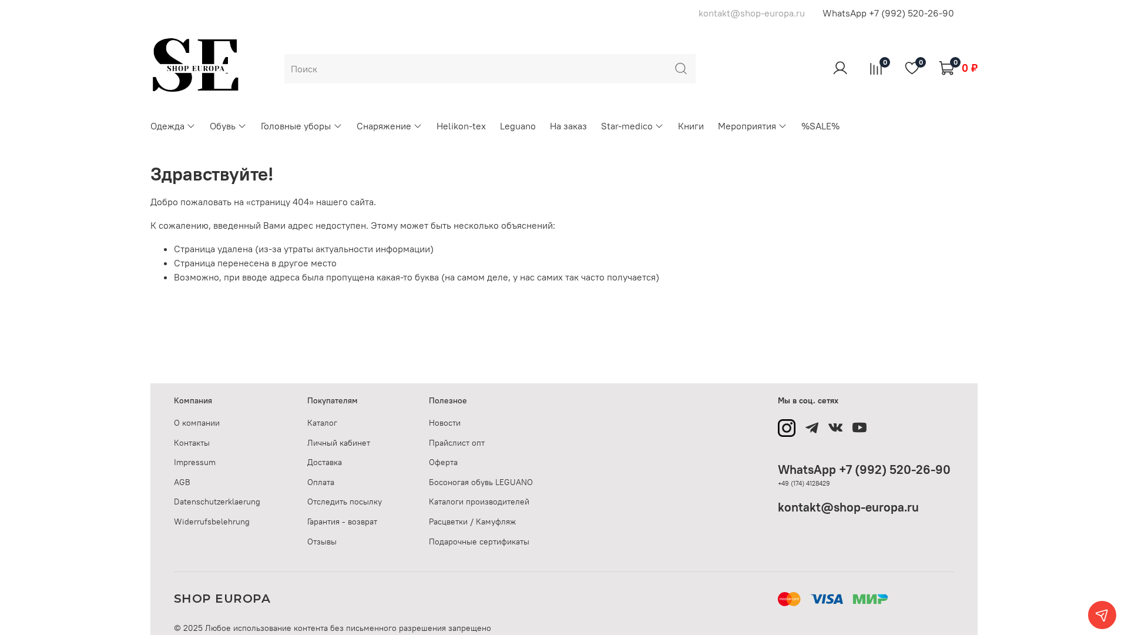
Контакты (192, 442)
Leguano (518, 126)
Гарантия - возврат (342, 521)
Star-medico (627, 126)
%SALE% (820, 126)
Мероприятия (747, 126)
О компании (197, 422)
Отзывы (322, 541)
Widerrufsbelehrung (212, 521)
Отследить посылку (344, 501)
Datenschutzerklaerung (217, 501)
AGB (182, 482)
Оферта (443, 462)
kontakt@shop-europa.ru (848, 507)
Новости (445, 422)
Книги (691, 126)
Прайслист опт (457, 442)
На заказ (568, 126)
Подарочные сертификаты (479, 541)
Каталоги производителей (479, 501)
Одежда (167, 126)
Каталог (322, 422)
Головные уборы (296, 126)
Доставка (324, 462)
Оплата (320, 482)
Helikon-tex (461, 126)
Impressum (195, 462)
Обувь (223, 126)
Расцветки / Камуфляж (472, 521)
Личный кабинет (338, 442)
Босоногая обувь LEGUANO (481, 482)
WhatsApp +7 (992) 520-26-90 (888, 13)
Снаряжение (384, 126)
